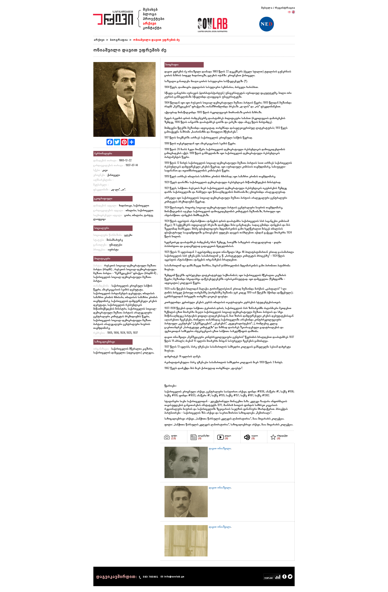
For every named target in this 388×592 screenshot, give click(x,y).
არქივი (149, 23)
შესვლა (266, 7)
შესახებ (150, 10)
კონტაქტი (152, 28)
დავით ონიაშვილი (220, 448)
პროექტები (153, 19)
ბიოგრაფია (119, 40)
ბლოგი (149, 14)
